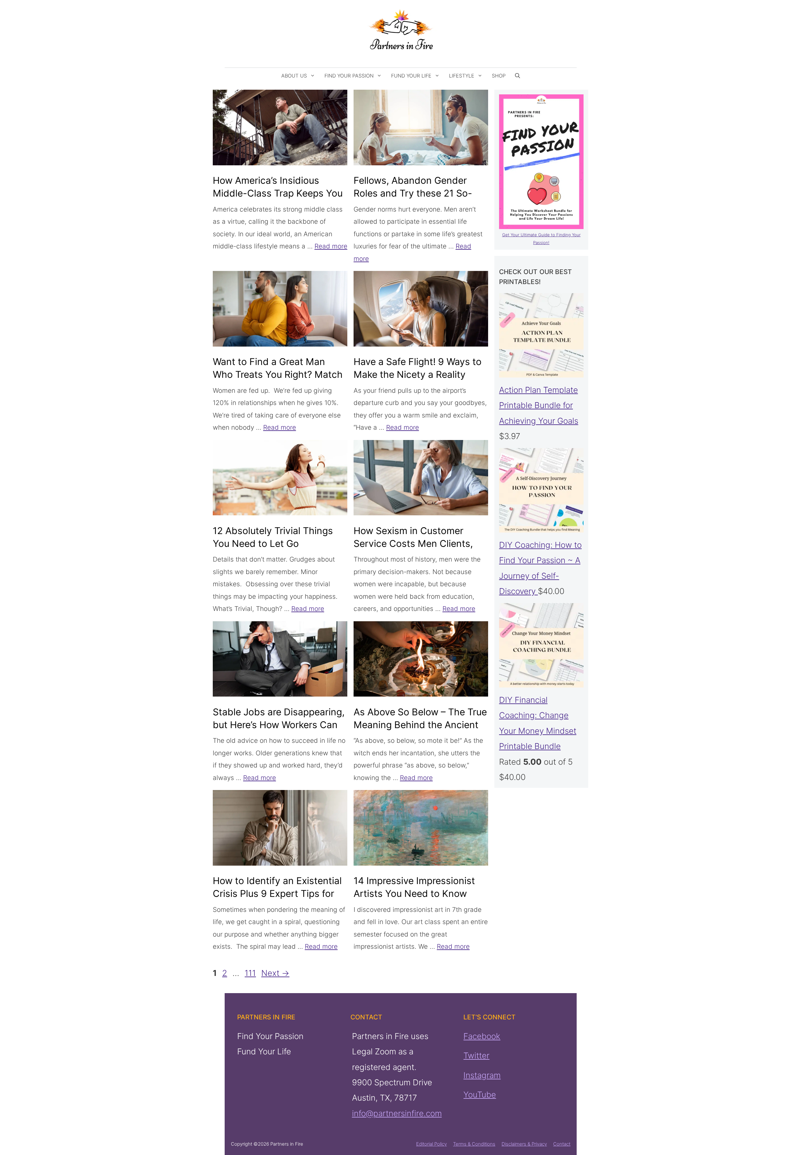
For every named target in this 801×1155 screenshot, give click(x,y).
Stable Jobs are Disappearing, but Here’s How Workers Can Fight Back (278, 724)
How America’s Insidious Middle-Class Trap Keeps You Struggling (278, 193)
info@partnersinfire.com (396, 1113)
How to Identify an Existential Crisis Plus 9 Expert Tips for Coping (277, 893)
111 (251, 973)
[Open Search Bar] (517, 75)
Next (275, 973)
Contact (561, 1144)
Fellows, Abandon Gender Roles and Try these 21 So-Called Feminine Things (413, 193)
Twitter (476, 1055)
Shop (499, 75)
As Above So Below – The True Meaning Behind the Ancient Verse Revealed (420, 724)
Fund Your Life (411, 75)
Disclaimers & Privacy (524, 1144)
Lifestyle (461, 75)
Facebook (481, 1036)
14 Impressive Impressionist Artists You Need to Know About (414, 893)
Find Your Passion (349, 75)
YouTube (479, 1094)
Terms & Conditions (474, 1144)
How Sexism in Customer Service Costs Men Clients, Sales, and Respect (413, 543)
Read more (330, 246)
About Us (294, 75)
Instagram (482, 1075)
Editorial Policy (431, 1144)
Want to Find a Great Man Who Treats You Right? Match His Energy (278, 374)
